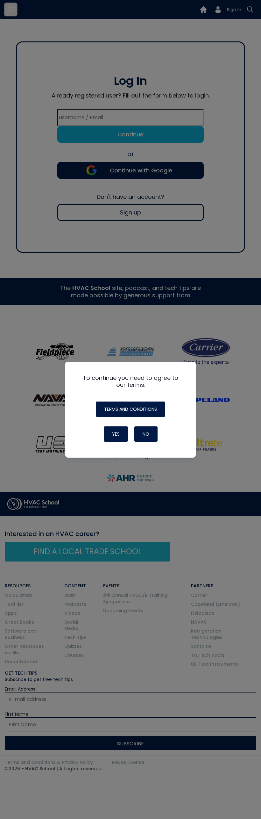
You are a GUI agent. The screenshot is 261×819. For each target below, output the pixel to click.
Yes (116, 434)
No (146, 434)
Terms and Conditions (130, 409)
